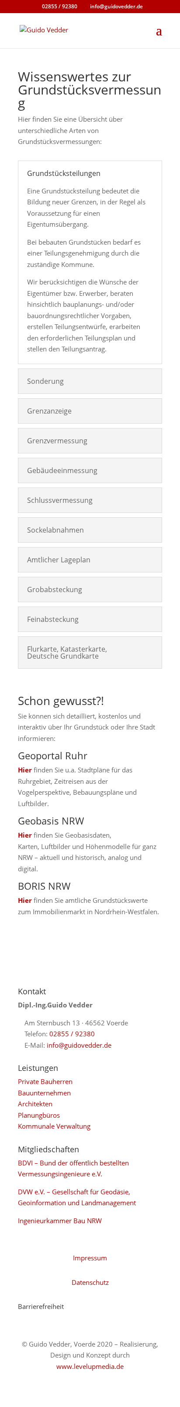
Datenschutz (90, 1282)
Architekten (35, 1103)
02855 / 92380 (72, 1033)
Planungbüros (39, 1115)
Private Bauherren (45, 1081)
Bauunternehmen (44, 1092)
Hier (25, 769)
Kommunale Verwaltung (54, 1126)
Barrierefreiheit (41, 1306)
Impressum (90, 1257)
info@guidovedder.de (79, 1045)
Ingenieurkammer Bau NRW (60, 1220)
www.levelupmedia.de (90, 1366)
